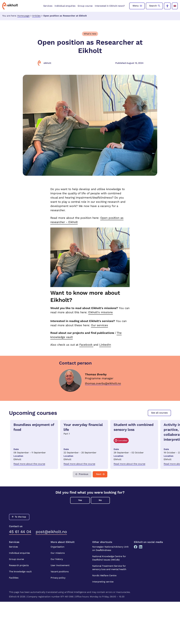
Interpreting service (102, 581)
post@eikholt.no (51, 531)
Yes (80, 500)
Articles (36, 15)
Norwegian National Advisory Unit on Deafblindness (110, 548)
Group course (85, 6)
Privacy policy (58, 577)
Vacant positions (60, 571)
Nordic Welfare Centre (104, 575)
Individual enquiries (65, 6)
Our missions (58, 553)
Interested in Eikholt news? (110, 6)
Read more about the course (29, 463)
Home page (23, 15)
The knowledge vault (20, 571)
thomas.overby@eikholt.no (103, 383)
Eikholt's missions (100, 312)
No (100, 500)
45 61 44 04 (20, 531)
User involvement (60, 565)
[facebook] (135, 547)
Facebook (86, 344)
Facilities (13, 577)
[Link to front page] (10, 6)
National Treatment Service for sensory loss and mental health (109, 568)
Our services (99, 325)
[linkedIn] (140, 547)
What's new (90, 33)
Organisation (57, 546)
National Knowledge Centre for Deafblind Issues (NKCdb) (109, 558)
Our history (57, 559)
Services (47, 6)
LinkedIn (105, 344)
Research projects (19, 565)
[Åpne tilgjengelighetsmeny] (167, 6)
